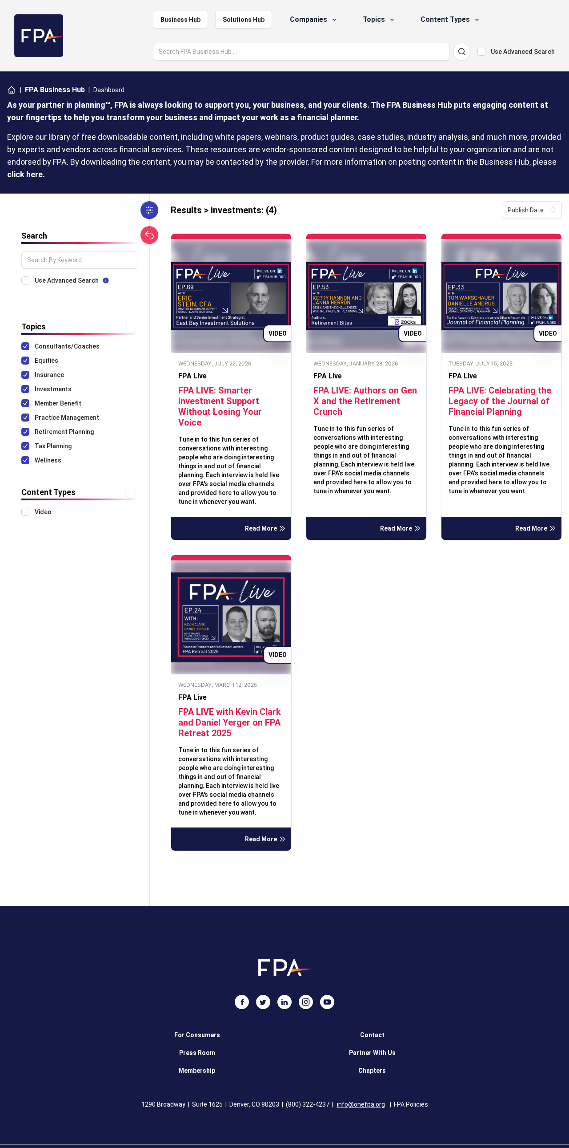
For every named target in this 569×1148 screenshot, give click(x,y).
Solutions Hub (243, 19)
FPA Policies (411, 1104)
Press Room (197, 1052)
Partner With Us (372, 1052)
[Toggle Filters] (149, 210)
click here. (26, 174)
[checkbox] (481, 52)
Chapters (372, 1070)
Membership (197, 1070)
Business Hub (180, 19)
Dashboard (108, 89)
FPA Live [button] (192, 376)
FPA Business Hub (52, 89)
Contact (372, 1034)
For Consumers (197, 1034)
